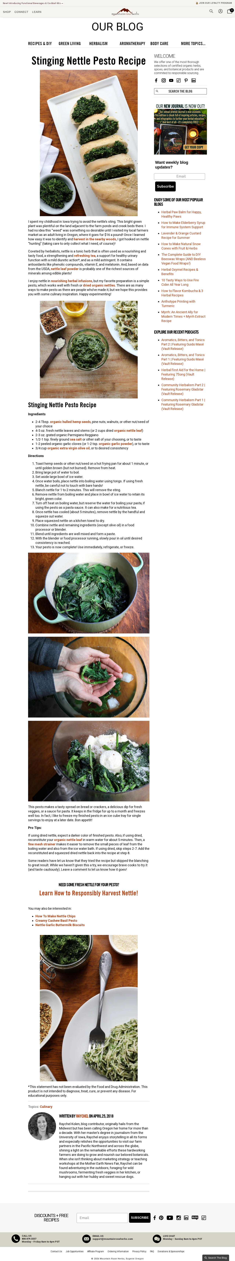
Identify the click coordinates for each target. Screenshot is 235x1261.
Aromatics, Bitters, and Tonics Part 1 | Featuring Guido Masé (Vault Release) (183, 359)
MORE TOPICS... (193, 44)
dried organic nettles (99, 285)
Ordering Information (118, 1251)
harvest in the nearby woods (95, 239)
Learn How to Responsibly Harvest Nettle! (88, 893)
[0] (229, 13)
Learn (36, 11)
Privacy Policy (139, 1251)
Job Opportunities (75, 1251)
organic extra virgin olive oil (68, 448)
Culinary (46, 1107)
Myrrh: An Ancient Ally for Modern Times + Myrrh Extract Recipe (183, 316)
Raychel (82, 1116)
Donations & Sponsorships (171, 1251)
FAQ (152, 1251)
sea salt (76, 439)
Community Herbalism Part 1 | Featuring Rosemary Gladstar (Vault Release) (183, 404)
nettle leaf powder (65, 269)
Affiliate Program (95, 1251)
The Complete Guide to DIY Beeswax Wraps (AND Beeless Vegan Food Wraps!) (183, 259)
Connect (21, 11)
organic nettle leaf (128, 430)
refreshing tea (84, 256)
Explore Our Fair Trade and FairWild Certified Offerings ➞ (33, 3)
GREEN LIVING (70, 44)
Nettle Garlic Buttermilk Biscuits (60, 925)
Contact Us (56, 1251)
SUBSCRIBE (140, 1217)
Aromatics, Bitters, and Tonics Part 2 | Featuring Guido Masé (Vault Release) (183, 344)
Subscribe (165, 186)
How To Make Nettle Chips (55, 916)
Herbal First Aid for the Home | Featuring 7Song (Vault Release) (183, 374)
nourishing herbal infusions (71, 281)
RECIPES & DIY (40, 44)
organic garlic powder (115, 444)
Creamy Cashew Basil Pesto (56, 920)
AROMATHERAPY (132, 44)
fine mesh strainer (41, 844)
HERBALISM (98, 44)
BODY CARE (159, 44)
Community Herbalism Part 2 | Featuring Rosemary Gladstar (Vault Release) (183, 389)
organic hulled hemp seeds (70, 422)
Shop (7, 11)
